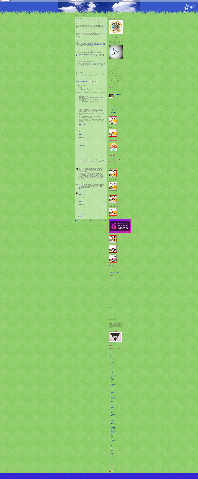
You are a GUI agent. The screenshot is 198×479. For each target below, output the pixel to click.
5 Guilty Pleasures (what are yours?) (112, 437)
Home (91, 220)
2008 (111, 463)
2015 (111, 359)
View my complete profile (112, 107)
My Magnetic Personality (113, 403)
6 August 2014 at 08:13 (82, 214)
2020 (111, 351)
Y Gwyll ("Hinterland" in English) (95, 51)
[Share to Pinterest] (96, 81)
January (112, 453)
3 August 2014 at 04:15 (82, 179)
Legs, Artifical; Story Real (113, 415)
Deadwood (102, 51)
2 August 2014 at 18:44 (82, 134)
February (112, 451)
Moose (80, 182)
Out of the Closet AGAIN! (112, 382)
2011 (111, 458)
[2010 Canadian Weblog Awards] (120, 233)
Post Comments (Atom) (82, 222)
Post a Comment (80, 216)
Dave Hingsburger (81, 191)
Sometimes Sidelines (112, 410)
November (112, 364)
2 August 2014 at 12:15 (82, 102)
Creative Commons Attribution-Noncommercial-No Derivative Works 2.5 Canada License (115, 268)
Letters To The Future (113, 434)
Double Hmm (112, 423)
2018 (111, 354)
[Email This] (92, 81)
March (112, 450)
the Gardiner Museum (88, 55)
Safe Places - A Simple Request (113, 441)
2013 (111, 455)
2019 (111, 353)
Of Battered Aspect (87, 5)
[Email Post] (90, 81)
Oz (79, 50)
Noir (90, 63)
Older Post (104, 220)
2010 (111, 460)
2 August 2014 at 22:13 (82, 155)
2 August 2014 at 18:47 (82, 145)
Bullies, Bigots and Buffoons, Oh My (113, 393)
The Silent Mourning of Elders (112, 418)
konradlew (101, 476)
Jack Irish (96, 50)
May (111, 447)
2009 (111, 461)
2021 (111, 349)
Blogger (108, 476)
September (112, 368)
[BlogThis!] (93, 81)
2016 (111, 357)
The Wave (112, 386)
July (111, 443)
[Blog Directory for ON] (111, 471)
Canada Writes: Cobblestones (113, 428)
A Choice (112, 372)
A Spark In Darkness (112, 378)
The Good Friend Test (113, 413)
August (112, 371)
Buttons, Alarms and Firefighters (113, 431)
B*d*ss (112, 401)
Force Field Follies (112, 408)
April (112, 448)
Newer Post (77, 220)
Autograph (103, 66)
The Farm (81, 43)
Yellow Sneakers (112, 406)
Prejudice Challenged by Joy (113, 421)
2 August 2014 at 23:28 (82, 163)
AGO (103, 55)
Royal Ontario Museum (79, 55)
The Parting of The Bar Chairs (113, 375)
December (112, 362)
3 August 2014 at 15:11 (82, 188)
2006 (111, 466)
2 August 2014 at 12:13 (82, 90)
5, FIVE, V (112, 379)
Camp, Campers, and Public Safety (112, 389)
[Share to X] (94, 81)
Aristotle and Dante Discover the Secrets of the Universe (96, 44)
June (111, 445)
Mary (79, 167)
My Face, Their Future (113, 385)
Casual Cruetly (113, 399)
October (112, 367)
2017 (111, 356)
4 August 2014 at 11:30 (82, 201)
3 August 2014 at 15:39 (82, 194)
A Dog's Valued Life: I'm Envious (113, 397)
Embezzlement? (113, 425)
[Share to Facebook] (95, 81)
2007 (111, 464)
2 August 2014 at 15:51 (82, 124)
